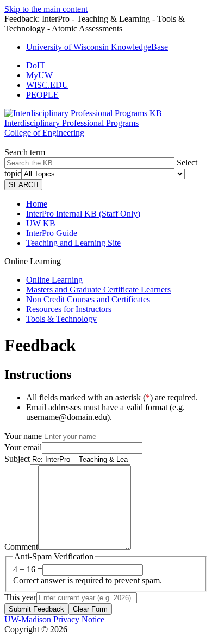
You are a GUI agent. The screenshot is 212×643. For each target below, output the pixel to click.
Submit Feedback (36, 609)
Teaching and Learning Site (73, 242)
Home (36, 203)
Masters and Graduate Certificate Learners (98, 289)
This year (20, 597)
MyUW (39, 75)
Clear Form (90, 609)
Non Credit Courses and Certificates (88, 299)
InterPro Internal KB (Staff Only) (83, 213)
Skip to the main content (46, 9)
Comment (21, 546)
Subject (17, 458)
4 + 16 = (27, 569)
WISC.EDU (47, 85)
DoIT (35, 65)
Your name (23, 436)
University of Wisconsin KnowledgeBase (97, 47)
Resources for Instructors (68, 309)
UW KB (40, 223)
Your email (23, 447)
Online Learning (54, 279)
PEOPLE (42, 94)
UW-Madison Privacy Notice (54, 619)
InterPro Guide (51, 233)
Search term (24, 152)
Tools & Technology (61, 318)
